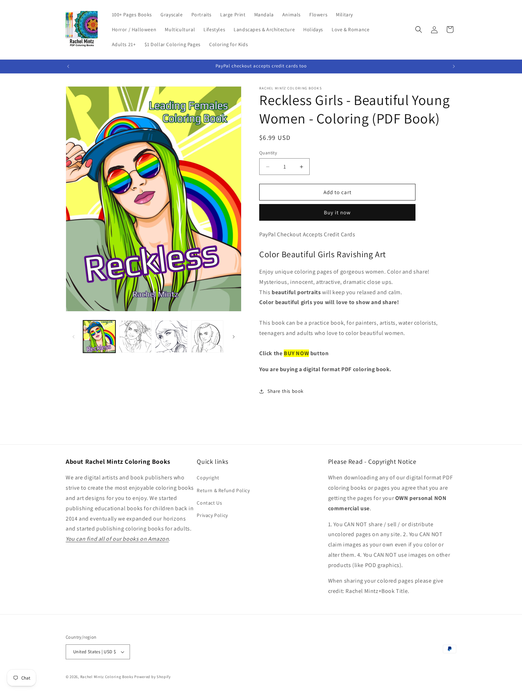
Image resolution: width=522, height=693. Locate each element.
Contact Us (209, 503)
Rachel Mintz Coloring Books (107, 676)
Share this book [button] (285, 391)
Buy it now (337, 212)
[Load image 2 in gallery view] (135, 336)
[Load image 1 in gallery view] (99, 336)
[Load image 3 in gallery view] (171, 336)
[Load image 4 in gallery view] (207, 336)
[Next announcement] (454, 66)
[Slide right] (233, 337)
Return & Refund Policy (223, 490)
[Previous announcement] (68, 66)
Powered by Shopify (152, 676)
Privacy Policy (212, 515)
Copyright (208, 477)
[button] (418, 29)
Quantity (268, 153)
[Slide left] (73, 337)
